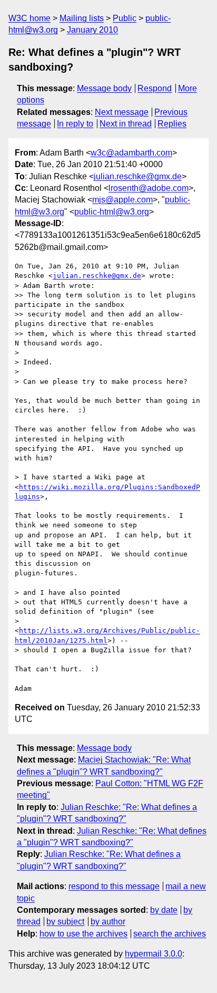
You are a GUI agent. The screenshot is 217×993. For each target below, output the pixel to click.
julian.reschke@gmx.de (138, 176)
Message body (104, 88)
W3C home (29, 18)
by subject (65, 921)
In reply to (75, 123)
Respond (154, 88)
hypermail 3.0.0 (153, 953)
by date (163, 909)
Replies (171, 123)
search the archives (169, 933)
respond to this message (114, 886)
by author (108, 921)
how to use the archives (83, 933)
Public (124, 18)
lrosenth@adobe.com (148, 188)
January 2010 (92, 29)
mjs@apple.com (122, 199)
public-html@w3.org (111, 211)
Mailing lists (82, 18)
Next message (122, 112)
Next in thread (126, 123)
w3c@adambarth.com (131, 152)
